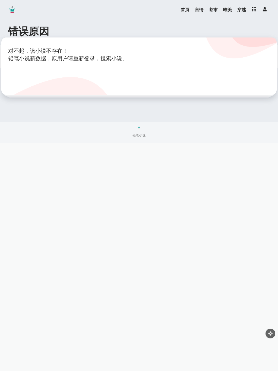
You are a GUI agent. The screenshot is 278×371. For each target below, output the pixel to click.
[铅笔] (12, 9)
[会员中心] (265, 9)
